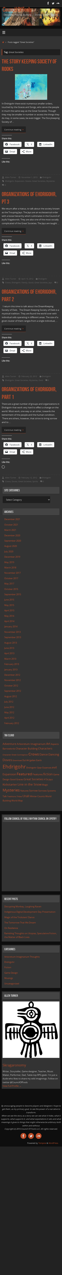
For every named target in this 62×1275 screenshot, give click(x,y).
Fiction (7, 967)
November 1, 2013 (29, 177)
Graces (28, 181)
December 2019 (12, 556)
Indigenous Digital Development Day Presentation (29, 911)
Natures (24, 790)
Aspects (55, 744)
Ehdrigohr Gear (34, 767)
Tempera (42, 1143)
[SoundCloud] (57, 3)
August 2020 (10, 546)
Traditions (11, 796)
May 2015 (9, 605)
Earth (39, 760)
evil (54, 767)
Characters (45, 748)
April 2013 (9, 653)
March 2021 (10, 530)
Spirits (35, 481)
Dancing (53, 754)
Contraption (22, 755)
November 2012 (12, 680)
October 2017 (11, 578)
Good (30, 282)
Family (24, 282)
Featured (24, 774)
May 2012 (9, 712)
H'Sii (46, 779)
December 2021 (12, 519)
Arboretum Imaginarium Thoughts (22, 956)
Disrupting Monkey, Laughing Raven (22, 906)
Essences (46, 767)
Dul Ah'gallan (29, 760)
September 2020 (12, 540)
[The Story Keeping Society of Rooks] (31, 87)
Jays (50, 282)
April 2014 (9, 621)
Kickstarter (10, 784)
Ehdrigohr (46, 177)
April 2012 (9, 717)
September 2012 (12, 691)
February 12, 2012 (29, 477)
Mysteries (50, 181)
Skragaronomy (14, 1065)
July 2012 (8, 701)
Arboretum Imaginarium (31, 744)
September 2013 (12, 637)
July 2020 (8, 551)
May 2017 (9, 583)
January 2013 (10, 669)
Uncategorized (11, 983)
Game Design (11, 972)
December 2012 (12, 674)
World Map (17, 800)
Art (48, 744)
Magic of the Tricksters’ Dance (19, 917)
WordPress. (54, 1143)
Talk (5, 796)
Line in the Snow (30, 784)
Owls (41, 380)
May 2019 (9, 562)
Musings (8, 978)
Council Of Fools (17, 9)
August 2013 (10, 642)
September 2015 (12, 594)
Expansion (19, 181)
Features (38, 774)
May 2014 (9, 616)
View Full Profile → (12, 1086)
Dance (43, 754)
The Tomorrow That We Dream (20, 922)
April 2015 (9, 610)
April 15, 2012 (27, 278)
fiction (48, 774)
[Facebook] (48, 3)
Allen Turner (10, 177)
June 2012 (9, 707)
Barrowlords (9, 748)
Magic (45, 784)
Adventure (9, 744)
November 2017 (12, 572)
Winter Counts (37, 796)
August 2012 (10, 696)
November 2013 (12, 632)
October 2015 (11, 589)
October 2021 (11, 524)
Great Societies (38, 181)
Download (17, 760)
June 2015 (9, 599)
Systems (51, 790)
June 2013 (9, 648)
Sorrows (42, 790)
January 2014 (10, 626)
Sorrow (33, 790)
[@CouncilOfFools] (53, 3)
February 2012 (11, 723)
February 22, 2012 (29, 376)
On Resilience (11, 928)
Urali (26, 796)
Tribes (19, 796)
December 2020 (12, 535)
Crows (8, 282)
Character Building (27, 748)
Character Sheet (10, 755)
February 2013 (11, 664)
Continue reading (12, 129)
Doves (14, 481)
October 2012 (11, 685)
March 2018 (10, 567)
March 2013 (10, 658)
